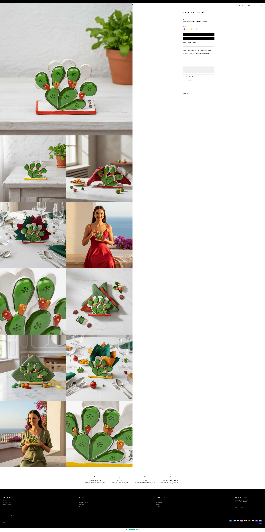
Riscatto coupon (6, 506)
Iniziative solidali (159, 504)
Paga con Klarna (82, 508)
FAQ (79, 500)
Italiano (249, 5)
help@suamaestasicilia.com (243, 500)
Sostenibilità (158, 506)
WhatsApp (244, 503)
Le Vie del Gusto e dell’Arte (161, 508)
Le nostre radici (158, 500)
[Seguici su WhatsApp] (14, 516)
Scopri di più (147, 483)
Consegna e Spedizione (83, 502)
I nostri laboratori (159, 502)
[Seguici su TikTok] (11, 516)
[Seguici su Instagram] (7, 516)
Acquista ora (199, 38)
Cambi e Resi (81, 504)
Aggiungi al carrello (199, 34)
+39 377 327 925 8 (243, 501)
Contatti (80, 511)
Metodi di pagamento (83, 506)
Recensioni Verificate (7, 504)
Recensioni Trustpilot (7, 502)
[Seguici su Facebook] (4, 516)
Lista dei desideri (6, 500)
